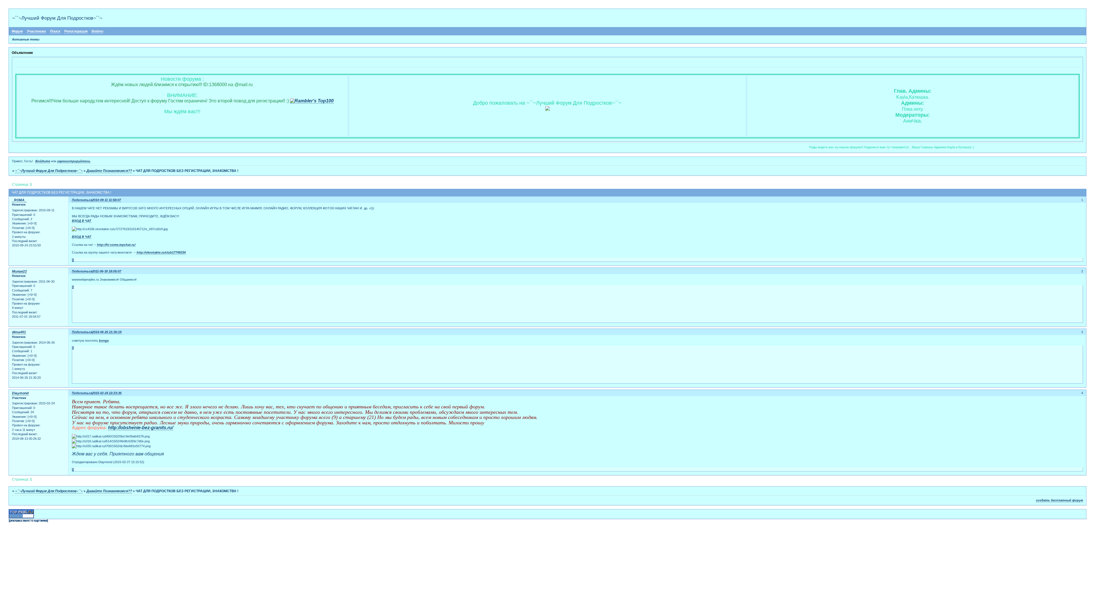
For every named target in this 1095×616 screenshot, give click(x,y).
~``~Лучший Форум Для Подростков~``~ (49, 171)
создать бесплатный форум (1059, 500)
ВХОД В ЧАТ (81, 220)
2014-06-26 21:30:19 (106, 332)
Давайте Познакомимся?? (109, 171)
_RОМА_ (19, 200)
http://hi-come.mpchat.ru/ (116, 244)
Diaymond (20, 393)
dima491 (19, 332)
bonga (104, 340)
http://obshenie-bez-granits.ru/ (140, 427)
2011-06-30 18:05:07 (106, 271)
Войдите (42, 161)
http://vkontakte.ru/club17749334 (161, 252)
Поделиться (82, 200)
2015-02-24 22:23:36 (106, 393)
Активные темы (25, 39)
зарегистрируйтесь (73, 161)
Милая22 (19, 271)
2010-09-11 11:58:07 (106, 200)
